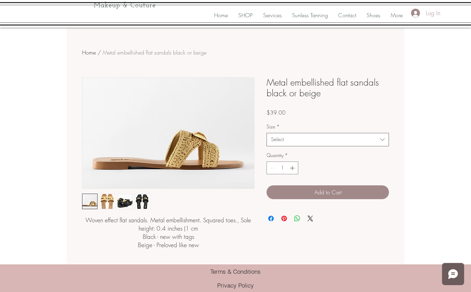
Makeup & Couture (125, 5)
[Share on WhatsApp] (297, 218)
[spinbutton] (282, 168)
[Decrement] (272, 168)
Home (89, 52)
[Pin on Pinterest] (284, 218)
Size (273, 126)
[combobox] (328, 139)
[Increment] (293, 168)
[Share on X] (310, 218)
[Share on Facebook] (271, 218)
